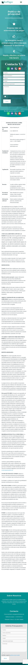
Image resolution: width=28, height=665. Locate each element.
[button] (21, 2)
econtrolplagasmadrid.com (7, 470)
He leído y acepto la (12, 98)
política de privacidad (16, 98)
